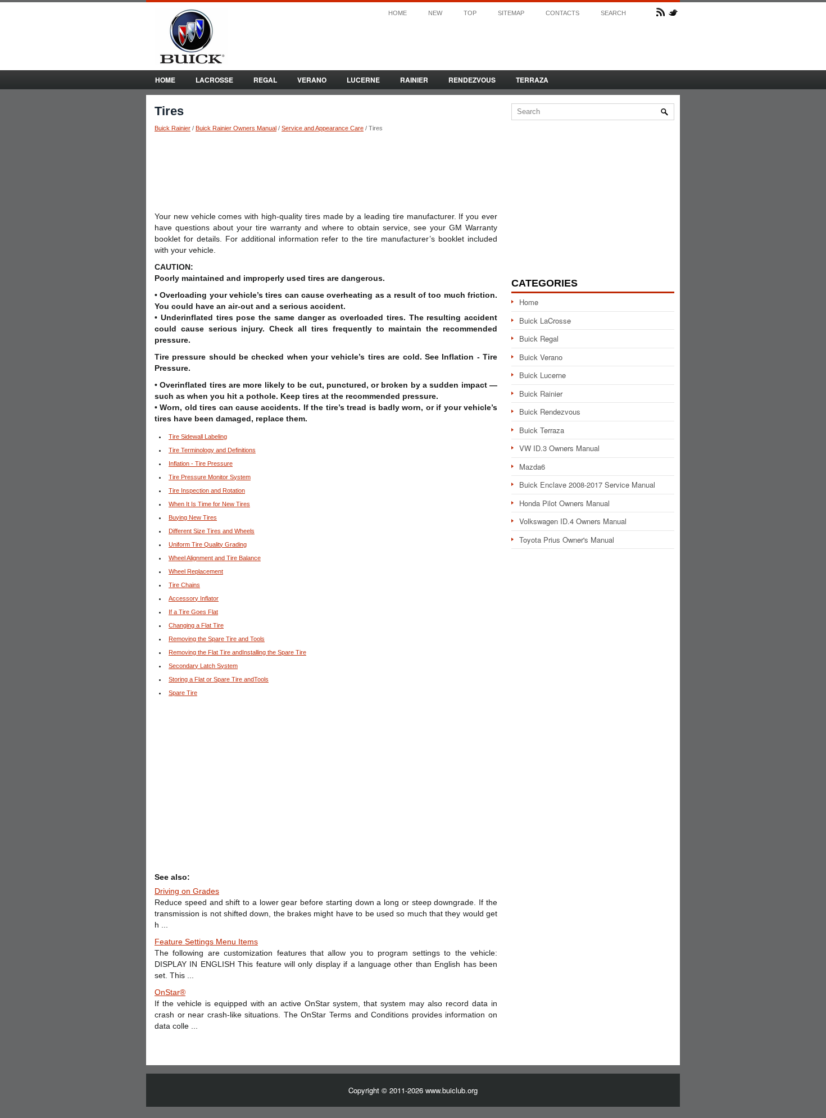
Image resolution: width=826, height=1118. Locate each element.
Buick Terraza (541, 430)
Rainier (414, 80)
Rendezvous (472, 80)
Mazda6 (532, 466)
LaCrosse (214, 80)
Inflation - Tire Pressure (201, 463)
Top (470, 13)
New (435, 13)
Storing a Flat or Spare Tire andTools (219, 679)
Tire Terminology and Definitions (212, 450)
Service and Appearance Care (323, 128)
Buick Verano (540, 357)
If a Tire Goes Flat (193, 611)
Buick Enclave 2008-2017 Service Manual (587, 484)
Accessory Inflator (194, 598)
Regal (265, 80)
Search (613, 13)
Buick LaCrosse (545, 320)
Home (397, 13)
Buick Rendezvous (549, 411)
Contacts (562, 13)
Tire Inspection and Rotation (207, 490)
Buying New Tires (193, 517)
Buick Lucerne (542, 375)
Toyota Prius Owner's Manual (566, 539)
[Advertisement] (326, 171)
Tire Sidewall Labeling (198, 436)
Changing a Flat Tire (196, 625)
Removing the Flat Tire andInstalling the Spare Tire (237, 652)
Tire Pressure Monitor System (210, 477)
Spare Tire (183, 692)
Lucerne (363, 80)
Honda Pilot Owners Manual (564, 503)
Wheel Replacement (196, 571)
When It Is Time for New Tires (209, 504)
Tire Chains (184, 584)
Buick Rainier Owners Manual (236, 128)
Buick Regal (539, 338)
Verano (311, 80)
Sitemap (511, 13)
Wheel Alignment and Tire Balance (215, 558)
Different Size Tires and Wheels (212, 531)
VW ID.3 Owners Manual (559, 448)
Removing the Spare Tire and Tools (217, 638)
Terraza (532, 80)
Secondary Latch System (203, 665)
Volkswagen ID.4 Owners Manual (573, 521)
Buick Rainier (172, 128)
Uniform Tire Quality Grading (208, 544)
